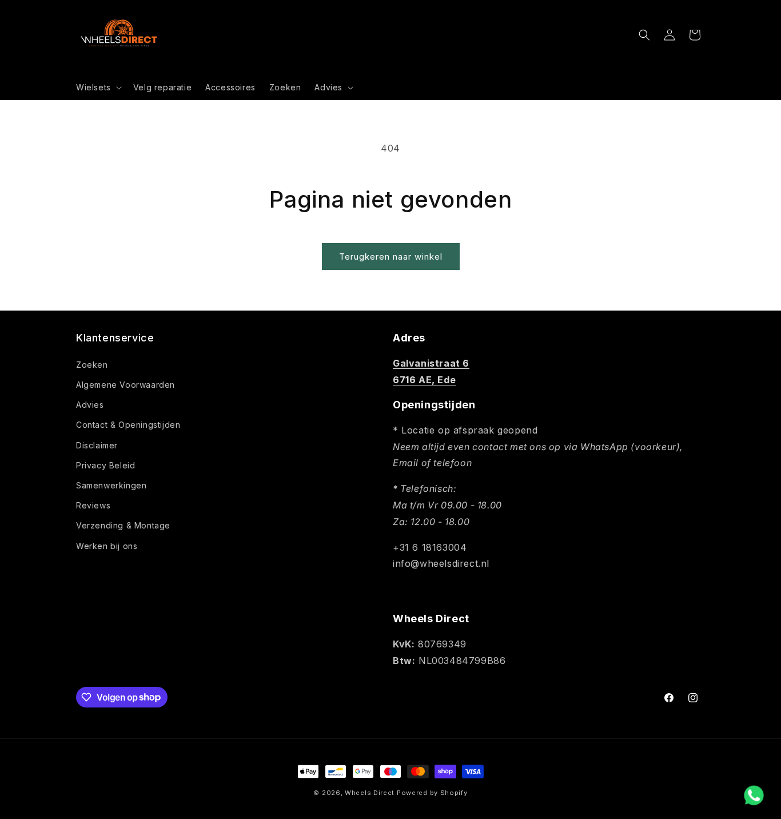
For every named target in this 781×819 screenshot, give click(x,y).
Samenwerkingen (111, 485)
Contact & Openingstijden (128, 425)
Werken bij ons (106, 545)
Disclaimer (97, 445)
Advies (90, 404)
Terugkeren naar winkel (391, 256)
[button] (97, 87)
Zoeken (92, 364)
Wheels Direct (370, 793)
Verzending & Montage (123, 525)
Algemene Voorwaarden (125, 384)
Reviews (93, 505)
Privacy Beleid (105, 465)
